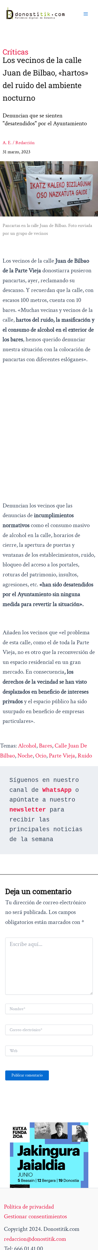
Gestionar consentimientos (35, 1216)
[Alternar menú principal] (86, 14)
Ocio (40, 756)
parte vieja (62, 756)
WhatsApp (57, 790)
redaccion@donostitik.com (35, 1239)
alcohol (27, 746)
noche (25, 756)
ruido (85, 756)
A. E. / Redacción (19, 143)
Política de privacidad (29, 1207)
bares (45, 746)
